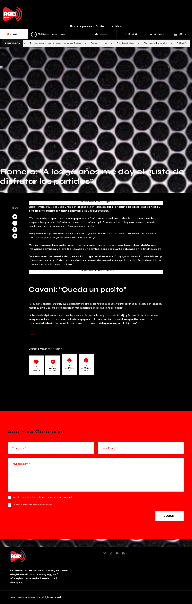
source (32, 334)
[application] (69, 34)
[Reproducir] (34, 34)
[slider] (103, 33)
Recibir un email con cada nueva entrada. (33, 504)
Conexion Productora (21, 597)
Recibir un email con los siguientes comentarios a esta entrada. (43, 497)
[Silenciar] (96, 34)
